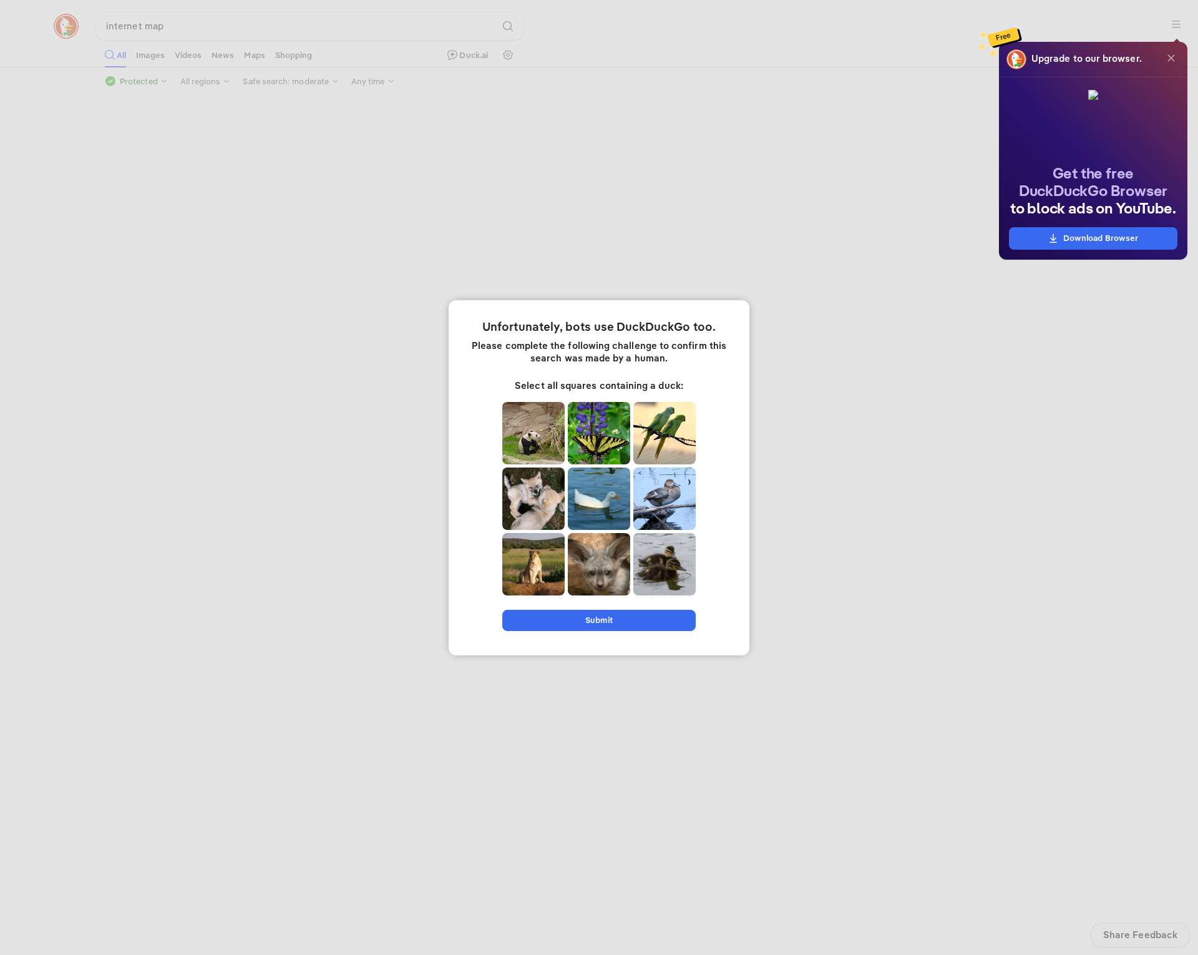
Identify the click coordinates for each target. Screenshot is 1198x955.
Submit (598, 620)
